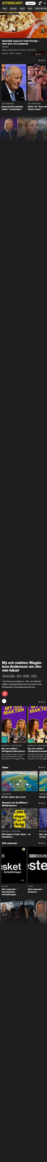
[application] (23, 25)
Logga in (30, 3)
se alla (41, 61)
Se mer (38, 54)
